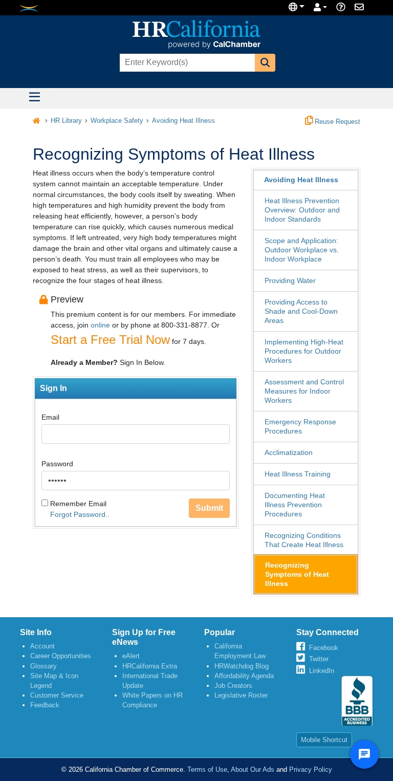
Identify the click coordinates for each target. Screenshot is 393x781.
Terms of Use (207, 769)
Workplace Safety (117, 120)
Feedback (44, 705)
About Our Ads (252, 769)
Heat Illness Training (298, 474)
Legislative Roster (241, 695)
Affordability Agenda (244, 676)
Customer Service (56, 695)
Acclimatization (289, 452)
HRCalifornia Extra (149, 666)
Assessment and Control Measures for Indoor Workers (304, 391)
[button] (265, 63)
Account (42, 646)
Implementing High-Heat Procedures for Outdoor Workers (304, 351)
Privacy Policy (310, 769)
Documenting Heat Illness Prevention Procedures (295, 504)
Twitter (319, 659)
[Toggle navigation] (34, 98)
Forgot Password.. (80, 514)
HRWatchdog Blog (241, 666)
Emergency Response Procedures (300, 426)
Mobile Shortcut (324, 740)
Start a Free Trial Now (110, 339)
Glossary (43, 666)
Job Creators (233, 685)
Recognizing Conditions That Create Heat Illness (304, 540)
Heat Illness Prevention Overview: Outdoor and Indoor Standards (302, 210)
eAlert (131, 656)
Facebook (323, 648)
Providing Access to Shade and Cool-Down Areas (301, 311)
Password (57, 464)
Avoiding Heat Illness (183, 120)
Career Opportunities (60, 656)
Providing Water (290, 280)
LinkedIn (321, 671)
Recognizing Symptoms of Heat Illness (297, 574)
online (100, 325)
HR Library (66, 120)
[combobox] (186, 63)
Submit (209, 508)
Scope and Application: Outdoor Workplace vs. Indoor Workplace (302, 249)
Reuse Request (336, 121)
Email (50, 417)
